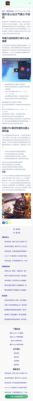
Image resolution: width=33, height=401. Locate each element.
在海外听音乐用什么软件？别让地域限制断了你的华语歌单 (16, 300)
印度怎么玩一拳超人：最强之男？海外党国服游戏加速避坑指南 (16, 271)
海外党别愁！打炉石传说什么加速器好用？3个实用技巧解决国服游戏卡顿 (16, 280)
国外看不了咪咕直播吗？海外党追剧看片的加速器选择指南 (16, 314)
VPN (15, 135)
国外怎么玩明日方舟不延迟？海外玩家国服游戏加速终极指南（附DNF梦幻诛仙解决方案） (16, 275)
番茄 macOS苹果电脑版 (16, 337)
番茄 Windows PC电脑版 (16, 333)
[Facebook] (3, 222)
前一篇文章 (16, 229)
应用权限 (16, 361)
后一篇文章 (16, 232)
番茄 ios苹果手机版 (16, 340)
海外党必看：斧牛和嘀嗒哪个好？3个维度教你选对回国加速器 (16, 260)
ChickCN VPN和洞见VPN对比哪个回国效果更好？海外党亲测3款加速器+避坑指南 (16, 256)
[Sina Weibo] (9, 222)
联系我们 (16, 364)
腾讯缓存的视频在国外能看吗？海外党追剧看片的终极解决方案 (16, 309)
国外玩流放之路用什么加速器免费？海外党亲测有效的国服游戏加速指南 (16, 285)
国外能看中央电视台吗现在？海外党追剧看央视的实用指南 (16, 319)
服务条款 (16, 353)
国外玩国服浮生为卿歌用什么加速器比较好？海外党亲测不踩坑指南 (16, 290)
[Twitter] (6, 222)
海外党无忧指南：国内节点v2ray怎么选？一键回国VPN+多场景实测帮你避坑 (16, 246)
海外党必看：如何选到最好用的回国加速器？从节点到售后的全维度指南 (16, 251)
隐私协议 (16, 357)
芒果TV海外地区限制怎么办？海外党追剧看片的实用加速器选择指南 (16, 305)
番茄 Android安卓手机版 (16, 344)
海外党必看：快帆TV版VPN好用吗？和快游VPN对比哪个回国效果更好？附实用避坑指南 (16, 241)
